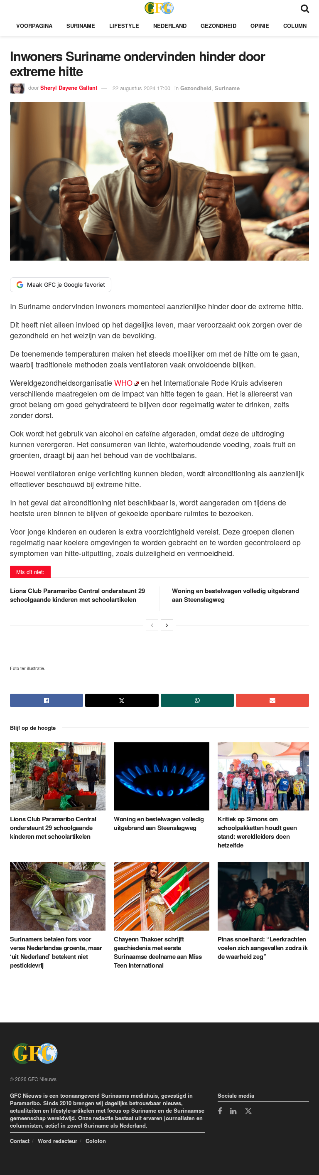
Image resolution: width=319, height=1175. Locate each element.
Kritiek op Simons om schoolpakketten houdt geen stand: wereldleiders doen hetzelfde (257, 832)
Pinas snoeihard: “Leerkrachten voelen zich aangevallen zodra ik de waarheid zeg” (262, 947)
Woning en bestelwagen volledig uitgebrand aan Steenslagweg (235, 595)
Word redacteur (57, 1141)
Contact (19, 1141)
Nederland (169, 26)
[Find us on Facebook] (220, 1111)
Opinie (259, 26)
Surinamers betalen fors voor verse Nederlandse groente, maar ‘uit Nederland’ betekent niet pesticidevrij (56, 952)
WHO (123, 382)
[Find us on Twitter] (248, 1111)
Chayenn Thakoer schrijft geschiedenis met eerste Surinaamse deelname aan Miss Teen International (158, 952)
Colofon (96, 1141)
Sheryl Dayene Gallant (68, 88)
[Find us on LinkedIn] (233, 1111)
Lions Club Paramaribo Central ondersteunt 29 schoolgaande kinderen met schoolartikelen (77, 595)
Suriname (80, 26)
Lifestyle (124, 26)
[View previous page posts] (152, 625)
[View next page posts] (167, 625)
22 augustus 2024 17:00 (141, 88)
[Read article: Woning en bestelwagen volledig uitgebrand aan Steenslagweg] (161, 776)
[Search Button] (305, 7)
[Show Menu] (14, 7)
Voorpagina (34, 26)
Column (295, 26)
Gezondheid (218, 26)
